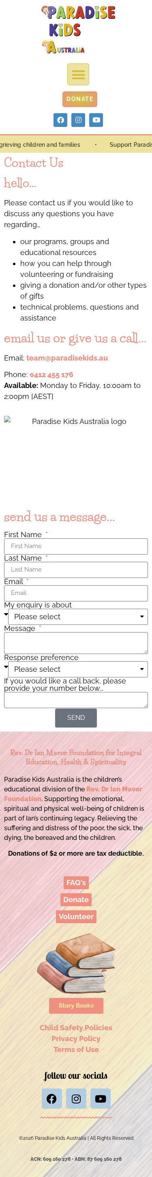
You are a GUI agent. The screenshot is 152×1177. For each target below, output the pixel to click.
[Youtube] (96, 120)
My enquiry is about (38, 605)
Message (20, 628)
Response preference (41, 657)
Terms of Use (76, 1049)
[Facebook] (60, 120)
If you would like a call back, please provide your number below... (65, 684)
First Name (24, 534)
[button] (78, 74)
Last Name (24, 558)
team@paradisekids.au (67, 358)
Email (14, 581)
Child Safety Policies (76, 1027)
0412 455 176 (51, 374)
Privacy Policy (76, 1038)
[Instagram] (78, 120)
